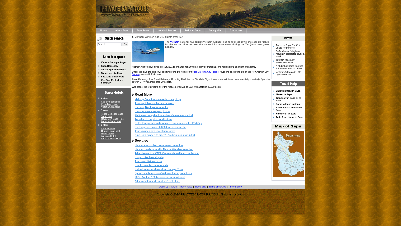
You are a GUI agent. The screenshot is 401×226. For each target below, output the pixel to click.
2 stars (104, 125)
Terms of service (217, 186)
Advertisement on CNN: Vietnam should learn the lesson (167, 153)
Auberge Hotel (108, 136)
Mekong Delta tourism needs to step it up (158, 99)
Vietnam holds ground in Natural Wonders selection (164, 149)
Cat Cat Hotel (108, 128)
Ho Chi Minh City (202, 72)
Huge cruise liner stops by (149, 157)
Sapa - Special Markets (113, 69)
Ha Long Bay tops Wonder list (151, 107)
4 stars (104, 98)
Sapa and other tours (112, 76)
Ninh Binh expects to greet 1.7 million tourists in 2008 (165, 135)
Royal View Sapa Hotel (112, 119)
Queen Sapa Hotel (110, 131)
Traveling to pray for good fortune (153, 119)
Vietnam (174, 42)
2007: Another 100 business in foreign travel (160, 177)
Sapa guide (215, 30)
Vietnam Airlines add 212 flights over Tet (288, 73)
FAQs (174, 186)
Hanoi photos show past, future (152, 111)
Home (103, 30)
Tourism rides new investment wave (155, 131)
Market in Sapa (284, 94)
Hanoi (216, 72)
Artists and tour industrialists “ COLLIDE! (157, 181)
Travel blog (200, 186)
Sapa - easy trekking (112, 73)
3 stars (104, 110)
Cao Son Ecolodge (110, 101)
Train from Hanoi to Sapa (289, 117)
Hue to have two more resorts (151, 165)
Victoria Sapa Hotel (110, 106)
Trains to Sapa (192, 30)
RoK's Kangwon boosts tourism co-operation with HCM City (168, 123)
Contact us (236, 30)
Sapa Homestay (109, 66)
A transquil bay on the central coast (154, 103)
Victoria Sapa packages (114, 62)
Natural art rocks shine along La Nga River (159, 169)
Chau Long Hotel (109, 104)
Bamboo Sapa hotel (111, 121)
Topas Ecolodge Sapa (112, 114)
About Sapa (121, 30)
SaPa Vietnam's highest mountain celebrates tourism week (290, 54)
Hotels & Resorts (167, 30)
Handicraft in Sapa (286, 113)
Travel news (186, 186)
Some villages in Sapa (288, 104)
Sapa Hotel (106, 116)
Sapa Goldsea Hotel (111, 138)
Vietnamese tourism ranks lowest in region (159, 145)
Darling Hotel (107, 133)
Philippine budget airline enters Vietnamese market (164, 115)
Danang (136, 74)
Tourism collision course (148, 161)
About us (163, 186)
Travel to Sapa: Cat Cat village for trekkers (288, 46)
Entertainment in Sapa (288, 91)
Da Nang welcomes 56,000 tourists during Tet (160, 127)
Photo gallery (235, 186)
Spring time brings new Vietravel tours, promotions (163, 173)
